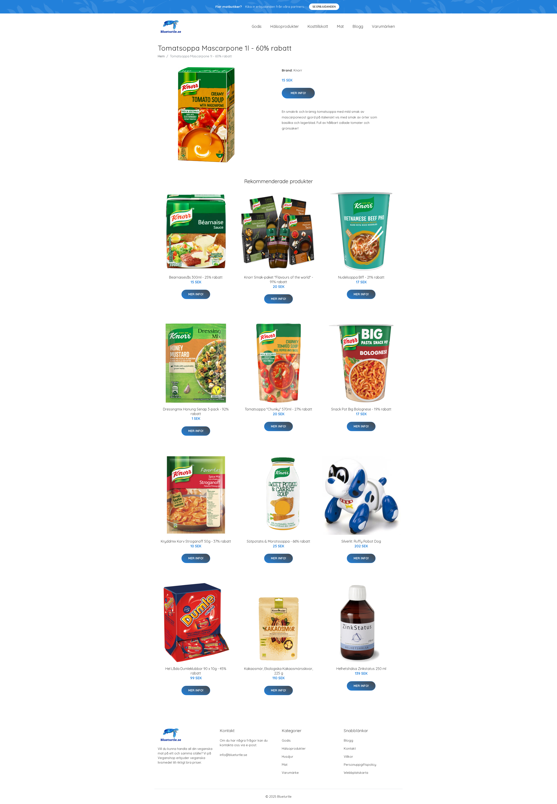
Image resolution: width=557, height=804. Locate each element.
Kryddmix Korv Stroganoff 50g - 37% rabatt (196, 541)
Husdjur (287, 756)
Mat (340, 26)
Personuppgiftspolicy (360, 764)
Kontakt (350, 748)
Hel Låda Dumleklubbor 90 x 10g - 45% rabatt (195, 670)
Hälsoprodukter (284, 26)
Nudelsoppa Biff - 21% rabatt (361, 277)
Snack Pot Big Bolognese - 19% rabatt (361, 409)
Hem (161, 56)
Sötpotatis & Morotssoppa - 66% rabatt (278, 541)
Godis (257, 26)
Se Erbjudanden (324, 6)
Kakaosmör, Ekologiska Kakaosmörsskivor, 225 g (278, 670)
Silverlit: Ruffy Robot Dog (361, 541)
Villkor (348, 756)
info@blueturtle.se (233, 755)
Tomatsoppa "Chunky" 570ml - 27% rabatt (278, 409)
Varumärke (290, 773)
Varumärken (383, 26)
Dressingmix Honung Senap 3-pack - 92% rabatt (196, 411)
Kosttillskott (317, 26)
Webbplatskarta (356, 773)
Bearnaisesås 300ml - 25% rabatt (196, 277)
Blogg (357, 26)
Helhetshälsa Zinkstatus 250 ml (361, 668)
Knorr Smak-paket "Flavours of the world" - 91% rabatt (278, 279)
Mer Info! (298, 93)
